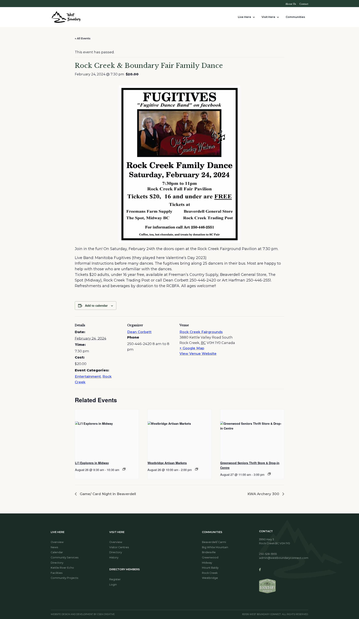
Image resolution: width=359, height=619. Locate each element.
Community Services (64, 557)
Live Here (244, 17)
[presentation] (107, 433)
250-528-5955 (268, 553)
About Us (290, 4)
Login (113, 584)
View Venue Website (198, 353)
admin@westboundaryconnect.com (283, 557)
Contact (303, 4)
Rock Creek (210, 572)
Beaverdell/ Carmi (214, 542)
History (113, 557)
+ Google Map (192, 348)
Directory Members (124, 569)
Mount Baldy (210, 567)
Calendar (57, 552)
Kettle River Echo (62, 567)
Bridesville (209, 552)
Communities (295, 17)
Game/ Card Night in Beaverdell (107, 494)
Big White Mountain (215, 547)
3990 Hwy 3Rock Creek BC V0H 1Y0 (274, 541)
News (54, 547)
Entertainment (88, 376)
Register (115, 579)
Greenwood (210, 557)
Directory (57, 562)
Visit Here (268, 17)
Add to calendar (96, 305)
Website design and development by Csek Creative (83, 614)
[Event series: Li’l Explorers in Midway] (124, 469)
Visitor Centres (119, 547)
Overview (57, 542)
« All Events (82, 38)
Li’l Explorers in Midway (92, 463)
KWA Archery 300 (263, 494)
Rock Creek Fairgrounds (201, 332)
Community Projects (64, 577)
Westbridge (210, 577)
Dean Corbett (139, 332)
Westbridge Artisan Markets (167, 463)
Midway (207, 562)
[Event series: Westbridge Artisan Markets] (196, 469)
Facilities (56, 572)
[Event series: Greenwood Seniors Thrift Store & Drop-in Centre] (269, 474)
